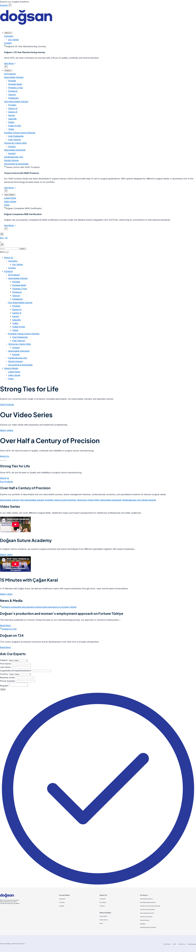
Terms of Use (181, 944)
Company (8, 36)
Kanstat (16, 354)
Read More (5, 625)
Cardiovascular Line (13, 157)
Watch (3, 554)
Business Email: (7, 677)
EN (1, 238)
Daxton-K (16, 313)
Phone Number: (8, 681)
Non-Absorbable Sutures (16, 101)
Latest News (10, 198)
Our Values (17, 264)
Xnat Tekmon (18, 340)
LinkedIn (61, 906)
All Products (10, 74)
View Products (7, 404)
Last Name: (5, 667)
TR (6, 238)
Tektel (15, 330)
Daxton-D (17, 309)
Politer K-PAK (18, 326)
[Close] (10, 5)
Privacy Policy (166, 944)
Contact (8, 43)
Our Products (6, 481)
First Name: (5, 663)
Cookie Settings (192, 944)
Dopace (16, 347)
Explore (4, 5)
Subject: (4, 660)
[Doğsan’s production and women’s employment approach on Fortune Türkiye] (38, 607)
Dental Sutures (11, 160)
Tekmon (16, 295)
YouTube (62, 902)
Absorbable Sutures (13, 77)
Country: (4, 674)
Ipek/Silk (16, 320)
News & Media (11, 368)
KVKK (174, 944)
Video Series (10, 201)
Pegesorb (17, 292)
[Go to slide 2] (3, 460)
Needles (142, 924)
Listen (9, 554)
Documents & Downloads (16, 164)
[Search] (2, 234)
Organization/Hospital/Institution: (15, 670)
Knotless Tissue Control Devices (19, 132)
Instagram (62, 899)
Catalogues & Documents (148, 927)
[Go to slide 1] (1, 460)
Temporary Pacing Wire (15, 143)
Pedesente (17, 299)
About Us (8, 257)
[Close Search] (2, 244)
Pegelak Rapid (19, 285)
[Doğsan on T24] (8, 629)
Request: (4, 685)
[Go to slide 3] (5, 460)
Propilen (16, 306)
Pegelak (16, 281)
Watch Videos (6, 430)
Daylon (15, 316)
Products (8, 271)
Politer (15, 323)
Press (6, 205)
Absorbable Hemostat (14, 150)
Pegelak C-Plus (19, 288)
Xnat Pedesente (20, 337)
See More (9, 63)
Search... (23, 249)
